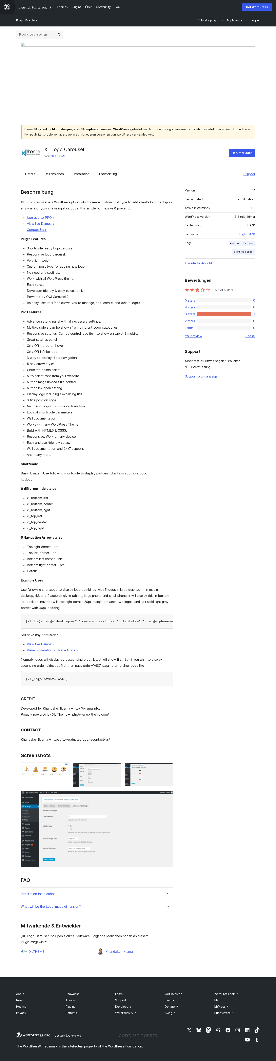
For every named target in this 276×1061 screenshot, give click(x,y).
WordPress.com (226, 994)
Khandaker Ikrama (119, 952)
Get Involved (173, 994)
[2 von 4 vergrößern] (116, 768)
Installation (81, 174)
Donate (171, 1006)
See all (250, 336)
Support (249, 174)
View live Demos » (40, 224)
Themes (71, 1000)
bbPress (221, 1006)
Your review (193, 336)
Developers (123, 1006)
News (20, 1000)
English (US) (247, 234)
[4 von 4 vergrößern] (168, 796)
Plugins (70, 1006)
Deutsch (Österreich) (68, 1035)
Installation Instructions (38, 894)
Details (30, 174)
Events (169, 1000)
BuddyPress (224, 1013)
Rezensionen (54, 174)
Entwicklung (108, 174)
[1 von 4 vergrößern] (64, 768)
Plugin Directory (27, 20)
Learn (119, 994)
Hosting (21, 1006)
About (20, 994)
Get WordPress (257, 7)
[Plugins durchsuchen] (59, 34)
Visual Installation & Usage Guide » (52, 650)
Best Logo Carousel (242, 243)
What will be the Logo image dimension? (51, 907)
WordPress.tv (126, 1013)
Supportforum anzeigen (202, 376)
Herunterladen (242, 153)
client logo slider (244, 251)
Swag (170, 1013)
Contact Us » (37, 230)
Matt (219, 1000)
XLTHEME (58, 156)
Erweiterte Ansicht (198, 263)
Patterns (71, 1013)
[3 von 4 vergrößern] (168, 768)
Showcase (73, 994)
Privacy (21, 1013)
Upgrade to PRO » (41, 218)
